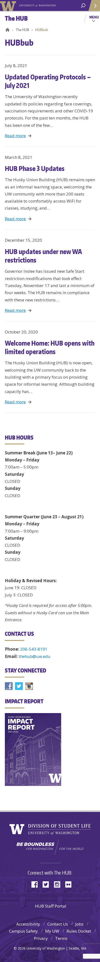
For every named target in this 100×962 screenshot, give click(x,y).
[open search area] (83, 5)
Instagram (59, 883)
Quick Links (94, 5)
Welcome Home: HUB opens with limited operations (49, 347)
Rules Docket (79, 931)
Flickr (70, 883)
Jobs (79, 924)
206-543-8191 (33, 649)
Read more (15, 135)
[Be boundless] (50, 847)
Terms (61, 938)
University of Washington (9, 5)
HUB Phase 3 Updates (35, 168)
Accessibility (28, 924)
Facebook (36, 883)
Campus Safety (23, 931)
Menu (94, 17)
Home (7, 30)
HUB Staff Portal (50, 906)
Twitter (47, 883)
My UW (52, 931)
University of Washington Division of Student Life (50, 829)
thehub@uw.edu (34, 656)
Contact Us (57, 924)
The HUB (22, 29)
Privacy (41, 938)
